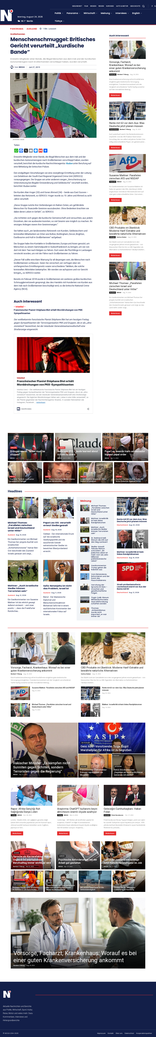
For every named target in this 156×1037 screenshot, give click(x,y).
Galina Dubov (121, 237)
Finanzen (113, 74)
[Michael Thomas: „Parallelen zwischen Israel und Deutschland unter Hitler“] (127, 271)
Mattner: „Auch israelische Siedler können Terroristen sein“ (23, 588)
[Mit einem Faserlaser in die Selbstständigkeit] (95, 881)
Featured (112, 182)
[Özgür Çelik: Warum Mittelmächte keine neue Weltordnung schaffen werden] (84, 600)
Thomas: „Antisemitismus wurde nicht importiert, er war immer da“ (99, 612)
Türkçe (13, 815)
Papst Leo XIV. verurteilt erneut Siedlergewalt (57, 524)
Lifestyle (112, 237)
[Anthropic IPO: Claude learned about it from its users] (78, 447)
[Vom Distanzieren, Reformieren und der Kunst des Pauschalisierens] (84, 576)
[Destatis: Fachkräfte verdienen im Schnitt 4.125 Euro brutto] (27, 881)
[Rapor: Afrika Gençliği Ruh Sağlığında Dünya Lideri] (31, 795)
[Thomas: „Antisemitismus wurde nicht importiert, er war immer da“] (84, 610)
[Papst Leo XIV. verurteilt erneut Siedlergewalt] (58, 507)
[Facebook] (152, 6)
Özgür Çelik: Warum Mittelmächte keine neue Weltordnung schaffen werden (100, 600)
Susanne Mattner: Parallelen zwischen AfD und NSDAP (125, 177)
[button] (143, 6)
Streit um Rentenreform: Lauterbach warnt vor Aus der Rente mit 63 (131, 586)
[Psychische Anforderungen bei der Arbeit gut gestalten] (78, 855)
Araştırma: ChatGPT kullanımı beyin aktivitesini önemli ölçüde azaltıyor (77, 810)
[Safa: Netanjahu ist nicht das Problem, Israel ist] (58, 570)
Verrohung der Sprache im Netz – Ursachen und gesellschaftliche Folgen (99, 589)
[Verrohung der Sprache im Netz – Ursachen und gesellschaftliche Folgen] (84, 587)
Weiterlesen (115, 95)
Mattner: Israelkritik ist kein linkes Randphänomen (99, 520)
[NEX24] (12, 67)
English (13, 447)
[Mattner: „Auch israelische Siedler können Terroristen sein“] (23, 570)
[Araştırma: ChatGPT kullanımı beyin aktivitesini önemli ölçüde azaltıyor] (78, 795)
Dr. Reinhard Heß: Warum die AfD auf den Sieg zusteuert (99, 540)
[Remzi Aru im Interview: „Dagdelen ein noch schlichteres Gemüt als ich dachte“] (128, 766)
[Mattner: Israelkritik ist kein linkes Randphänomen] (84, 520)
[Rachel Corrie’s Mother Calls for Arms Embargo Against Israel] (131, 473)
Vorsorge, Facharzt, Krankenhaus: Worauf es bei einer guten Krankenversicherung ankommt (127, 67)
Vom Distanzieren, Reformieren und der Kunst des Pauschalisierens (100, 577)
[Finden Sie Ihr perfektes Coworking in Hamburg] (129, 881)
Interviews (118, 766)
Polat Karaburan (117, 815)
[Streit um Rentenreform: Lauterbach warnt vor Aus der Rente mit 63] (132, 571)
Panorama (16, 29)
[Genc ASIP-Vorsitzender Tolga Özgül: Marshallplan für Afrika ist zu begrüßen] (111, 738)
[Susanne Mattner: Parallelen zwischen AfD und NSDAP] (127, 163)
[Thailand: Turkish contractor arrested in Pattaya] (25, 473)
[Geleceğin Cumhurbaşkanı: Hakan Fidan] (124, 795)
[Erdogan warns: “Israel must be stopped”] (31, 447)
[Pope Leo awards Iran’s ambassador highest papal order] (125, 447)
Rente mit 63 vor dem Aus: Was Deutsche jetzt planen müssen (126, 125)
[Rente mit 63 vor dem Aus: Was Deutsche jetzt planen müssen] (127, 111)
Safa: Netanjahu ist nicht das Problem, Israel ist (57, 587)
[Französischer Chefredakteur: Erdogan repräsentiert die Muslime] (95, 766)
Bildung (16, 853)
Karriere (62, 856)
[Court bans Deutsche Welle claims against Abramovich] (60, 473)
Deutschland (114, 129)
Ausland (32, 29)
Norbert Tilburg (122, 74)
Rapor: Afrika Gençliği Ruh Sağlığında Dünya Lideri (25, 810)
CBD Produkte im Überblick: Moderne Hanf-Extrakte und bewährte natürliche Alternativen (127, 230)
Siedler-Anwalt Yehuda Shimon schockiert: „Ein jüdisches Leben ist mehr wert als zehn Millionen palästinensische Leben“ (99, 553)
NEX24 (22, 67)
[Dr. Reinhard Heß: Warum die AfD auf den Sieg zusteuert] (84, 540)
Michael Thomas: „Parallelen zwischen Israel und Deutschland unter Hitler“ (125, 286)
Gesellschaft (17, 885)
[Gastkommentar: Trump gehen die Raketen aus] (84, 567)
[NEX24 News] (7, 994)
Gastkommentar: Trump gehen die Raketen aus (98, 567)
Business (61, 447)
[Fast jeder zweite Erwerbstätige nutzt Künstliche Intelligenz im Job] (123, 855)
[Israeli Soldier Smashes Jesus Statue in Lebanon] (96, 473)
